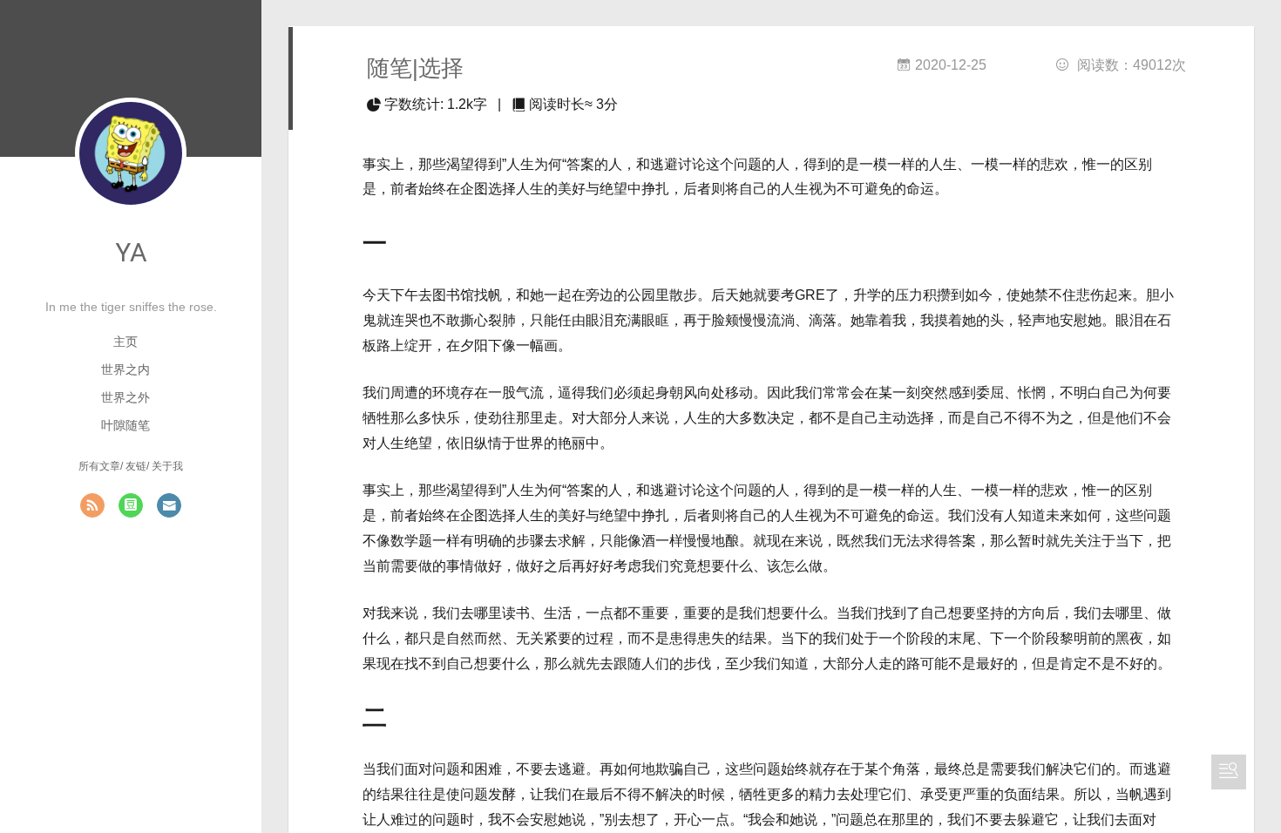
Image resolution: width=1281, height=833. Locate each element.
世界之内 (125, 369)
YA (131, 252)
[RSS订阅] (92, 505)
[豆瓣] (131, 505)
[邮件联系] (169, 505)
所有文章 (99, 466)
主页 (125, 342)
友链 (135, 466)
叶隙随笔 (125, 425)
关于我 (167, 466)
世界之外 (125, 397)
